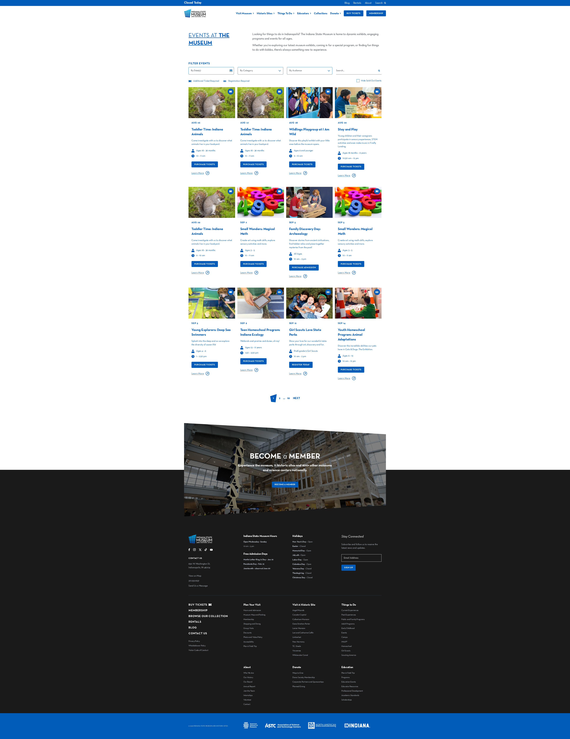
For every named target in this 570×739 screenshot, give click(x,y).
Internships (247, 695)
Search (379, 3)
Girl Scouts (345, 651)
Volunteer (247, 700)
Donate (334, 13)
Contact (246, 704)
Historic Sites (264, 13)
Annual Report (249, 686)
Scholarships (346, 700)
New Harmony (298, 642)
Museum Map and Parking (254, 615)
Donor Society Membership (303, 677)
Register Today (301, 365)
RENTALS (195, 621)
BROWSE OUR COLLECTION (208, 616)
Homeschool (346, 646)
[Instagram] (194, 550)
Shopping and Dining (252, 624)
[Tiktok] (206, 550)
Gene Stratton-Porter (301, 624)
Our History (248, 677)
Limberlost (296, 637)
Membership (376, 13)
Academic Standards (350, 695)
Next (296, 398)
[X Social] (200, 550)
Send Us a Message (198, 586)
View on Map (195, 576)
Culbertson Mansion (300, 619)
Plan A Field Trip (250, 646)
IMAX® (344, 642)
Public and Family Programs (353, 619)
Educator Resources (349, 686)
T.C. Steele (296, 646)
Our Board (247, 682)
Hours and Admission (252, 610)
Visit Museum (244, 13)
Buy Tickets (354, 13)
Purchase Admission (304, 268)
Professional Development (352, 691)
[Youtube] (211, 550)
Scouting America (348, 655)
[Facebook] (189, 550)
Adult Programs (348, 624)
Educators (303, 13)
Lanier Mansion (298, 628)
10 (288, 398)
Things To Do (284, 13)
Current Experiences (349, 610)
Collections (320, 13)
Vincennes (296, 651)
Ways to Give (297, 673)
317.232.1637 (194, 581)
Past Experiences (348, 615)
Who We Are (248, 673)
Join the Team (249, 691)
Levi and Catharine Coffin (303, 633)
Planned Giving (298, 686)
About (368, 3)
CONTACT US (198, 633)
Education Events (348, 682)
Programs (345, 677)
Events (344, 633)
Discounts (247, 633)
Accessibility (248, 642)
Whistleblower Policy (197, 646)
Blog (347, 3)
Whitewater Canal (300, 655)
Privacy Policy (194, 641)
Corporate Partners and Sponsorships (308, 682)
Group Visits (248, 628)
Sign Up (348, 568)
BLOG (193, 627)
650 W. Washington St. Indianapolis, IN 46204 (199, 566)
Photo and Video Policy (252, 637)
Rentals (357, 3)
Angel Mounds (298, 610)
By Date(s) (196, 70)
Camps (344, 637)
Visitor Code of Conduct (198, 650)
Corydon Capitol (299, 615)
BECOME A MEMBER (285, 484)
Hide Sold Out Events (371, 81)
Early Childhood (347, 628)
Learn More (197, 173)
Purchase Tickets (204, 164)
